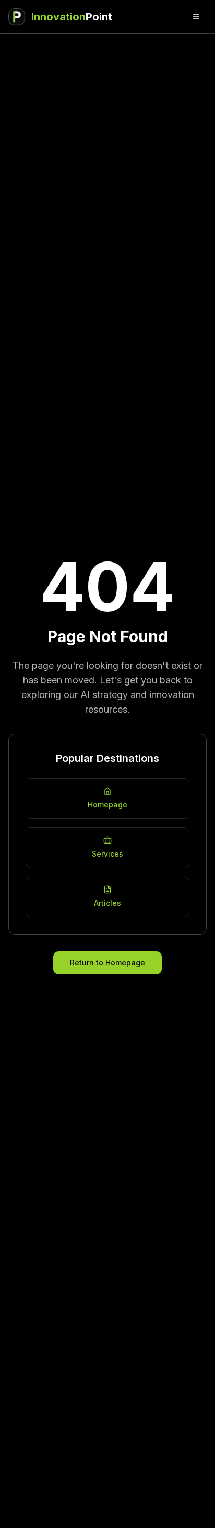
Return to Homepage (107, 962)
